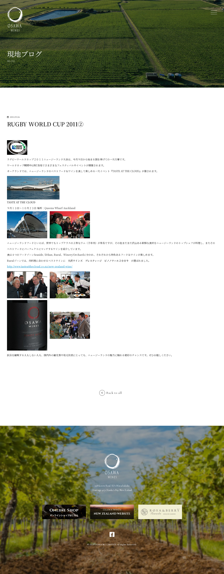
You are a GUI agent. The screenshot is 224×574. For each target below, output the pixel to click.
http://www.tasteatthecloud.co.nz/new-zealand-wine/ (39, 266)
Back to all (114, 393)
